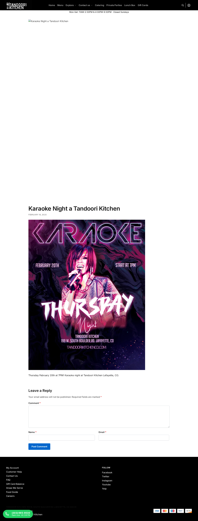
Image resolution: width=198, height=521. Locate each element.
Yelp (104, 488)
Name (32, 432)
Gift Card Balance (15, 484)
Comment (34, 403)
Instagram (107, 480)
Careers (10, 496)
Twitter (105, 476)
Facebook (107, 472)
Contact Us (12, 475)
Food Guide (12, 492)
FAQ (8, 479)
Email (102, 432)
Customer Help (14, 471)
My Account (12, 467)
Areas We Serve (14, 488)
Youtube (106, 484)
